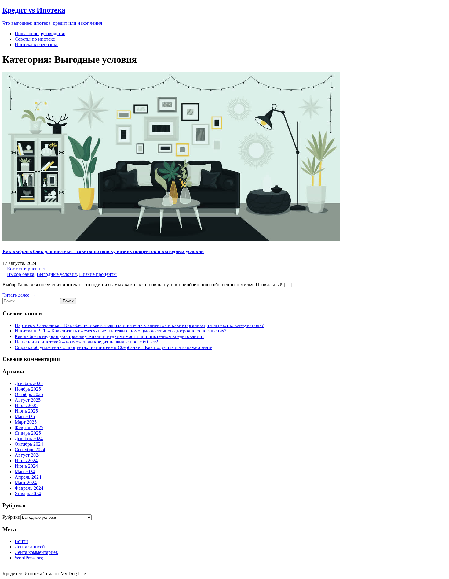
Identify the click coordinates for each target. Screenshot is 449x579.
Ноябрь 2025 (28, 389)
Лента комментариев (36, 552)
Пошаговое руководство (40, 33)
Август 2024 (28, 455)
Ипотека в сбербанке (36, 44)
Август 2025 (28, 400)
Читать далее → (18, 295)
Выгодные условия (57, 274)
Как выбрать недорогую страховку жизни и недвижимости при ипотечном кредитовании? (109, 336)
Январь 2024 (28, 493)
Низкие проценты (98, 274)
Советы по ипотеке (35, 39)
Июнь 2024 (26, 466)
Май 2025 (25, 416)
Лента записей (30, 546)
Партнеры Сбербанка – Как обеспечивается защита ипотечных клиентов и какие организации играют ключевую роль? (139, 325)
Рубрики (11, 517)
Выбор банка (20, 274)
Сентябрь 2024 (30, 449)
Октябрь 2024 (29, 444)
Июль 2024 (26, 460)
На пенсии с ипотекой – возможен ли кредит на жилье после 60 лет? (86, 341)
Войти (21, 541)
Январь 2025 (28, 433)
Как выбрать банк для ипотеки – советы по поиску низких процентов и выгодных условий (103, 251)
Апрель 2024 (28, 477)
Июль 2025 (26, 405)
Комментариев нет (26, 268)
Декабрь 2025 (29, 383)
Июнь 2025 (26, 411)
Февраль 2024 (29, 488)
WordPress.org (29, 557)
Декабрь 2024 (29, 438)
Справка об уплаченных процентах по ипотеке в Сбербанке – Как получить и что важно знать (113, 347)
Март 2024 (26, 482)
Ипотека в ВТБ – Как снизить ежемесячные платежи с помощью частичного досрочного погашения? (120, 330)
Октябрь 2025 (29, 394)
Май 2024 (25, 471)
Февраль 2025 (29, 427)
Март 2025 (26, 422)
